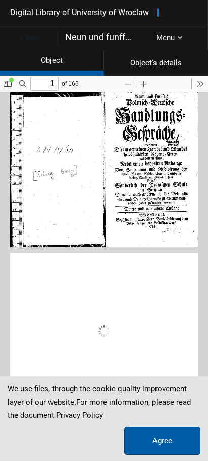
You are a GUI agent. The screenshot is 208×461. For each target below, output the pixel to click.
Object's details (156, 63)
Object (52, 60)
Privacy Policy (79, 415)
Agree (162, 440)
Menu (165, 37)
